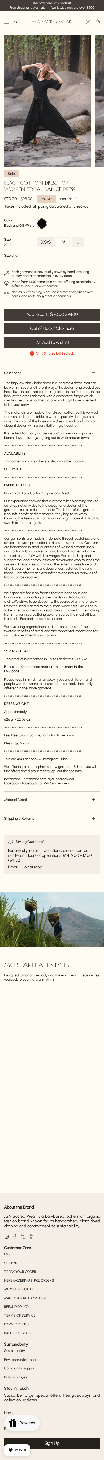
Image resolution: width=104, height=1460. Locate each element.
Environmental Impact (21, 1359)
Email (13, 867)
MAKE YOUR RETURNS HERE (25, 1298)
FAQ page (11, 671)
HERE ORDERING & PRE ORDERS (29, 1280)
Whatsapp (33, 867)
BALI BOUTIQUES (17, 1333)
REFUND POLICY (16, 1307)
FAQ (7, 1254)
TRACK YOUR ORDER (20, 1272)
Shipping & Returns (19, 818)
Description (13, 373)
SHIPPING (11, 1263)
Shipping (40, 206)
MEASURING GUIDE (19, 1289)
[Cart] (97, 21)
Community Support (20, 1368)
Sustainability (14, 1351)
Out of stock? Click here (52, 328)
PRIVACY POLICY (17, 1324)
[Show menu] (7, 21)
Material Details (16, 800)
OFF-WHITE (13, 469)
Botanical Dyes (15, 1377)
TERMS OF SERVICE (20, 1315)
